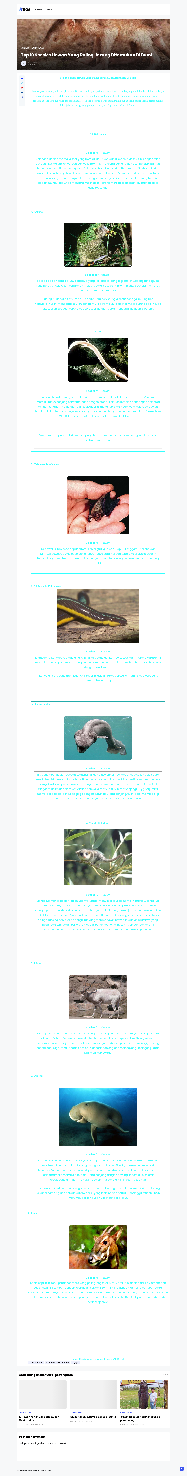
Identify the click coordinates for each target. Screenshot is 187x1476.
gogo (76, 1362)
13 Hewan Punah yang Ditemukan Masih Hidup (39, 1418)
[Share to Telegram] (22, 97)
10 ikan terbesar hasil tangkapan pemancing (140, 1418)
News (49, 9)
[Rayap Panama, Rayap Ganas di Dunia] (93, 1394)
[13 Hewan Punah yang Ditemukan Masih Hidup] (43, 1394)
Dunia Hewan (38, 48)
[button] (22, 102)
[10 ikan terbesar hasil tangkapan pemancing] (144, 1394)
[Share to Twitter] (22, 83)
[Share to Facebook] (22, 78)
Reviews (39, 9)
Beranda (25, 47)
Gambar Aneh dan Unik (58, 1362)
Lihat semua (163, 1375)
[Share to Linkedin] (22, 92)
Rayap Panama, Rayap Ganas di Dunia (93, 1416)
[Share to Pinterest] (22, 88)
